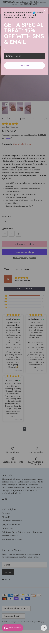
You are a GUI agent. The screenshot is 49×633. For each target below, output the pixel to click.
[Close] (45, 10)
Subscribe (24, 65)
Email (6, 50)
